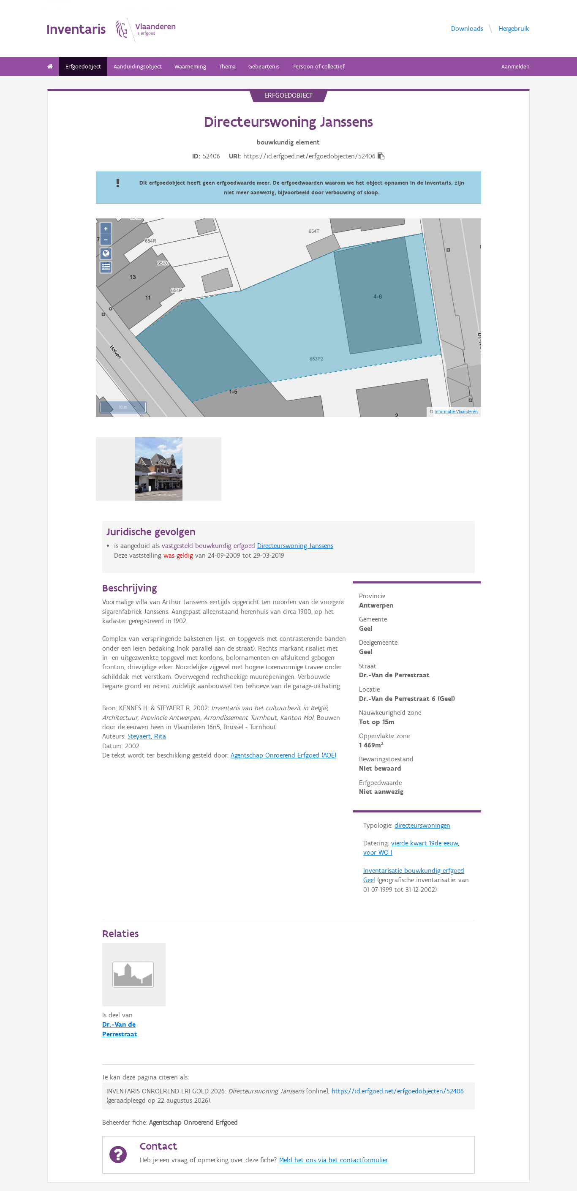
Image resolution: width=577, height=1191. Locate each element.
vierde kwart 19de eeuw (424, 843)
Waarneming (190, 66)
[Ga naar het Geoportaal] (106, 253)
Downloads (467, 28)
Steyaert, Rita (147, 736)
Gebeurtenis (264, 66)
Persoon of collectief (318, 66)
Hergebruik (514, 28)
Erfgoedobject (83, 66)
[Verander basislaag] (106, 267)
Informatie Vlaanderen (456, 411)
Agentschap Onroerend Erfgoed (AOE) (283, 755)
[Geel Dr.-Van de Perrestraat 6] (158, 469)
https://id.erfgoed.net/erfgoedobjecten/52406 (398, 1091)
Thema (227, 66)
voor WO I (377, 852)
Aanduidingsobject (138, 66)
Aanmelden (515, 66)
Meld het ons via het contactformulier (333, 1160)
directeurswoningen (422, 825)
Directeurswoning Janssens (295, 546)
